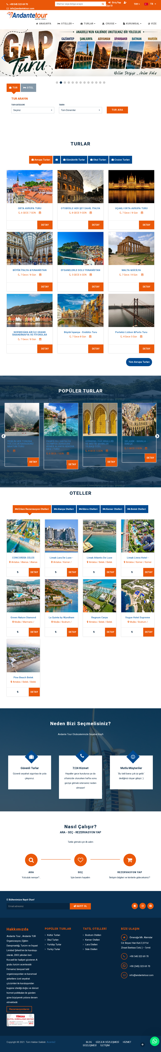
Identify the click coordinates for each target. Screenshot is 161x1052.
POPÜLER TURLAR (80, 391)
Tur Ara (117, 109)
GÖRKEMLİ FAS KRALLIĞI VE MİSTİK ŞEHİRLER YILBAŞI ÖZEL (99, 444)
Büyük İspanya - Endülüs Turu (80, 332)
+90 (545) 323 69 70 (140, 966)
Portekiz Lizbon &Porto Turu (131, 332)
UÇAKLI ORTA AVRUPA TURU (131, 208)
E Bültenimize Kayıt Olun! (20, 899)
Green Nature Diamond (23, 617)
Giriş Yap (116, 2)
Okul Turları (52, 939)
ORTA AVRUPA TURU (29, 208)
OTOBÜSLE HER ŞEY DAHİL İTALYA (80, 208)
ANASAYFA (45, 23)
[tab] (13, 88)
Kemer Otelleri (92, 939)
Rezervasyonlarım (19, 1009)
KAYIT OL (82, 906)
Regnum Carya (99, 617)
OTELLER (66, 23)
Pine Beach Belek (23, 677)
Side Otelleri (91, 949)
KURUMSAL (132, 23)
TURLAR (88, 23)
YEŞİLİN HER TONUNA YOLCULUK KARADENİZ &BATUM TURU (20, 444)
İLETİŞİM (105, 1045)
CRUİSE (110, 23)
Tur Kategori (18, 105)
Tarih (61, 105)
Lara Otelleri (91, 944)
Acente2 (51, 1042)
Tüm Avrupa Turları (139, 362)
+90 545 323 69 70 (18, 4)
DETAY (45, 224)
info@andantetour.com (22, 8)
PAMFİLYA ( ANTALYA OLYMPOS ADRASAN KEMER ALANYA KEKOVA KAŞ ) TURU (60, 445)
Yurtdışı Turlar (54, 944)
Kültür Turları (53, 935)
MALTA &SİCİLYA (131, 270)
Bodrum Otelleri (93, 935)
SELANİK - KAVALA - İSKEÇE (136, 442)
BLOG (89, 1042)
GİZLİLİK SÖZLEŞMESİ (107, 1042)
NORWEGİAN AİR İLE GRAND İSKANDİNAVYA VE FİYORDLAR (29, 333)
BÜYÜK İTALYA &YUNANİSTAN (30, 270)
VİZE (153, 23)
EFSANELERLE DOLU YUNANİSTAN (80, 270)
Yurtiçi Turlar (53, 949)
